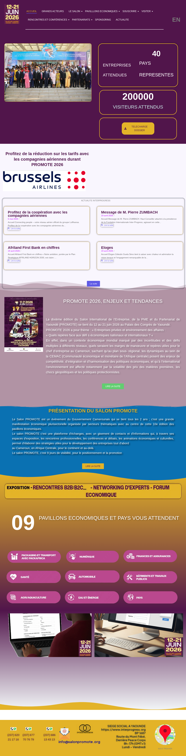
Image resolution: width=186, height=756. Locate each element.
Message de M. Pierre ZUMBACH (129, 212)
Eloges (107, 247)
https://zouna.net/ (113, 396)
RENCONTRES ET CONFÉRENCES (47, 19)
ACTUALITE (122, 19)
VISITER (146, 11)
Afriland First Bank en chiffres (34, 247)
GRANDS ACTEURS (53, 11)
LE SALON (74, 11)
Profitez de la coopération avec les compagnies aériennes (37, 214)
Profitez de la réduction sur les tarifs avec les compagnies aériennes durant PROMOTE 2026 (47, 159)
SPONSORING (103, 19)
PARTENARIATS (81, 19)
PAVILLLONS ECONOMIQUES (101, 11)
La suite (93, 283)
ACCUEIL (31, 11)
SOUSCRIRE (129, 11)
